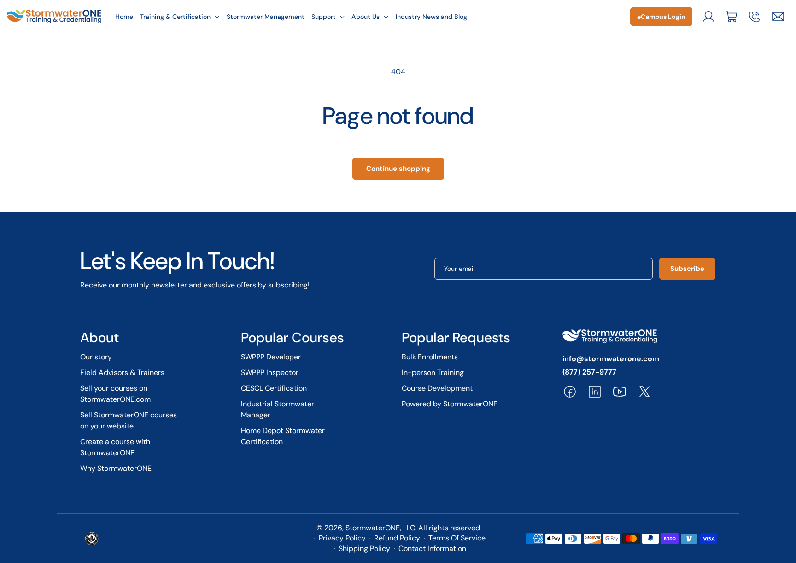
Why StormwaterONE (116, 468)
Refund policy (397, 538)
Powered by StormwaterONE (450, 404)
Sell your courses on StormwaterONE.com (115, 393)
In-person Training (433, 372)
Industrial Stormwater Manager (277, 409)
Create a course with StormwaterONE (115, 447)
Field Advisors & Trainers (122, 372)
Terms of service (457, 538)
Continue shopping (398, 168)
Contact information (432, 548)
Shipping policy (364, 548)
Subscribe (687, 268)
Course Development (437, 388)
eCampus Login (661, 16)
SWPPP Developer (271, 357)
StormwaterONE (372, 528)
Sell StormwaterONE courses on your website (128, 420)
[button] (180, 16)
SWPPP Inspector (269, 372)
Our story (96, 357)
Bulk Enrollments (430, 357)
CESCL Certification (274, 388)
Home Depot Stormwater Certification (283, 436)
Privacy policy (342, 538)
